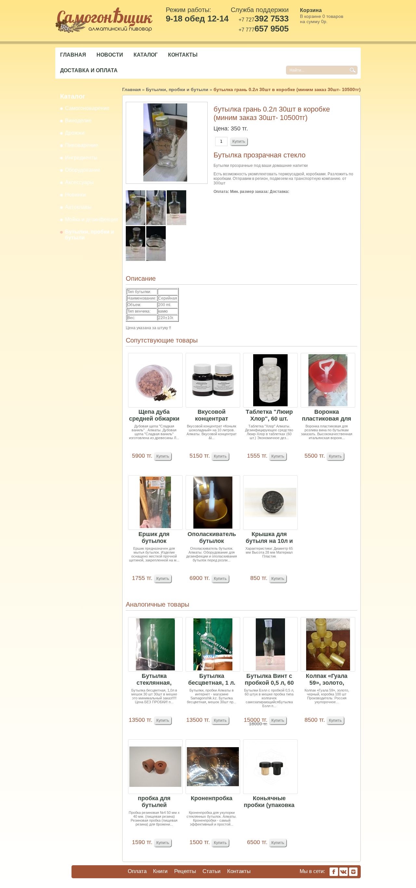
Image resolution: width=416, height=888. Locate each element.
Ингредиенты (81, 157)
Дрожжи (74, 133)
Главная (73, 55)
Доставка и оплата (89, 70)
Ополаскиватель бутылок (212, 537)
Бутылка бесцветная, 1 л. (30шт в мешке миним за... (211, 680)
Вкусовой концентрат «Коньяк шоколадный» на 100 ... (211, 416)
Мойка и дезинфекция (91, 219)
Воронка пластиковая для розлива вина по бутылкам (326, 416)
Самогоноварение (87, 108)
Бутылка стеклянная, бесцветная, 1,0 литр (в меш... (154, 680)
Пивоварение (81, 145)
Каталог (146, 55)
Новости (110, 55)
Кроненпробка (211, 798)
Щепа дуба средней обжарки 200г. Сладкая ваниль (154, 416)
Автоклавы (78, 207)
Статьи (211, 871)
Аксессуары (79, 182)
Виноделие (78, 120)
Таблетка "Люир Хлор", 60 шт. (269, 415)
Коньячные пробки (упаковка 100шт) (269, 802)
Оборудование (82, 170)
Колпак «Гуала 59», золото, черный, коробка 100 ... (326, 680)
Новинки (75, 194)
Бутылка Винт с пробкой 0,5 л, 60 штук (269, 680)
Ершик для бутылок (154, 537)
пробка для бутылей (154, 801)
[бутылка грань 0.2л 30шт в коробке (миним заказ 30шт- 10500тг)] (136, 224)
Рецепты (185, 871)
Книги (160, 871)
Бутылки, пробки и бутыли (177, 89)
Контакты (183, 55)
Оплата (137, 871)
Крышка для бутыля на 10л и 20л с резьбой (269, 538)
